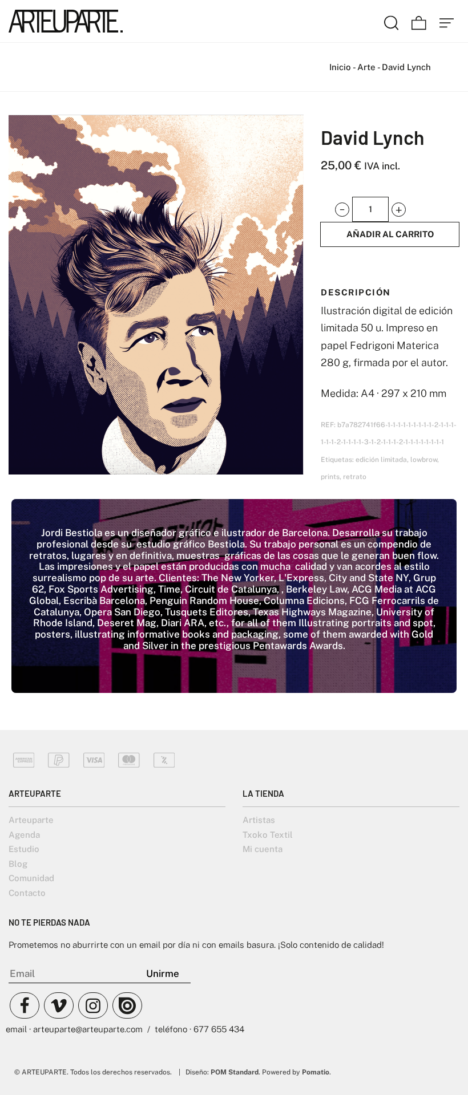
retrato (354, 477)
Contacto (27, 893)
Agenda (24, 835)
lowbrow (423, 460)
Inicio (340, 67)
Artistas (259, 820)
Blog (18, 864)
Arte (366, 67)
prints (330, 477)
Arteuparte (31, 820)
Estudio (24, 849)
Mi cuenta (263, 849)
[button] (342, 209)
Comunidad (31, 878)
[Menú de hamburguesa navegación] (447, 21)
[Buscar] (391, 21)
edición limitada (381, 460)
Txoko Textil (268, 835)
